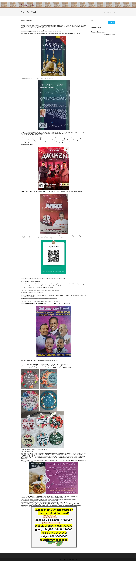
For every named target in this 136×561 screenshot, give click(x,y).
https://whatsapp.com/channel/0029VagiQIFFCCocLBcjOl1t (38, 238)
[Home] (104, 12)
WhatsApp (67, 30)
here (59, 31)
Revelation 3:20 (29, 461)
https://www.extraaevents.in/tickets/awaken (32, 134)
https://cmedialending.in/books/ (44, 78)
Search (92, 20)
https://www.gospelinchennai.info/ (48, 360)
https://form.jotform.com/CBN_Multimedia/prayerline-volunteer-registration (41, 290)
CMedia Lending (28, 5)
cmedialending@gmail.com (28, 31)
